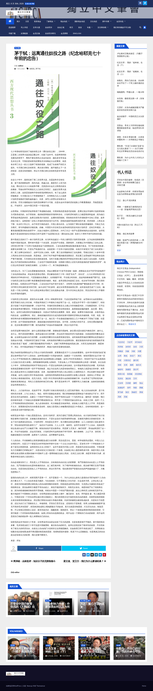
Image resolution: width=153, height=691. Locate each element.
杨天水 (138, 365)
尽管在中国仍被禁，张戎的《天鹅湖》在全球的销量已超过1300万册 (22, 608)
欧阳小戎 (121, 374)
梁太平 (135, 369)
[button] (140, 27)
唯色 (125, 356)
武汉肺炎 (138, 374)
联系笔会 (37, 21)
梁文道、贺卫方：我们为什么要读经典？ (83, 561)
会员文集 (36, 33)
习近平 (129, 342)
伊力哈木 (138, 342)
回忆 (89, 600)
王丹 (135, 378)
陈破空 (134, 392)
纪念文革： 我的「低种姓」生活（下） (58, 650)
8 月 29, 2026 (17, 656)
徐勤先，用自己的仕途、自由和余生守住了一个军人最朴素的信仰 (130, 83)
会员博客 (64, 33)
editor (20, 66)
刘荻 (133, 351)
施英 (131, 365)
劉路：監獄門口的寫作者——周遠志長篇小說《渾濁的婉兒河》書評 (130, 242)
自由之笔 (60, 27)
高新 (119, 397)
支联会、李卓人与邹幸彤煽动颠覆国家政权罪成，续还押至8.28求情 (130, 128)
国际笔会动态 (80, 21)
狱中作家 (106, 21)
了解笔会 (50, 21)
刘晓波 (120, 351)
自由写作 (48, 27)
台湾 (119, 356)
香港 (141, 392)
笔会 (141, 383)
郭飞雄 (120, 392)
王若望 (128, 383)
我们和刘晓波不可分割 (122, 27)
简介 (18, 21)
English (77, 33)
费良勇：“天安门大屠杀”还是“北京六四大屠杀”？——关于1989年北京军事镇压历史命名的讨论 (130, 148)
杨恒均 (120, 369)
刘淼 (127, 351)
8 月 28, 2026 (53, 656)
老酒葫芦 (121, 388)
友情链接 (24, 33)
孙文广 (132, 356)
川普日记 (127, 360)
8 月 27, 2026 (88, 656)
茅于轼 (38, 69)
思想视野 (12, 27)
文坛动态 (93, 21)
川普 (119, 360)
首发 (80, 27)
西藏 (141, 388)
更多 (119, 250)
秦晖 (135, 383)
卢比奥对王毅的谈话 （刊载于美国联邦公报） (22, 651)
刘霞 (139, 351)
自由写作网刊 (50, 33)
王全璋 (120, 383)
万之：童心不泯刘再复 (92, 605)
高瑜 (125, 397)
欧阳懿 (129, 374)
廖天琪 (135, 360)
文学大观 (36, 27)
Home (144, 686)
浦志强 (128, 378)
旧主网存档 (102, 27)
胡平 (129, 388)
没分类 (12, 645)
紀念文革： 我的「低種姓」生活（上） (93, 650)
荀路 (135, 388)
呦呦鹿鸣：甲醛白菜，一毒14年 (130, 92)
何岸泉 (120, 347)
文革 (125, 365)
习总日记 (121, 342)
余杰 (135, 347)
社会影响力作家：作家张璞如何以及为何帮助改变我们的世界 (57, 606)
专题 (89, 27)
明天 (71, 27)
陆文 (127, 392)
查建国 (128, 369)
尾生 (139, 356)
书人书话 (24, 27)
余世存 (128, 347)
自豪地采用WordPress (14, 686)
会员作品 (120, 21)
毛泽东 (120, 378)
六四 (141, 347)
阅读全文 (132, 324)
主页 (27, 21)
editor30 (29, 611)
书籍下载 (12, 33)
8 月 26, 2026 (123, 656)
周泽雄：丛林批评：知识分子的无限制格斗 (34, 561)
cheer (98, 611)
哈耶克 (32, 69)
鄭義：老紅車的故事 (125, 234)
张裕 (119, 365)
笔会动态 (64, 21)
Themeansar (40, 686)
